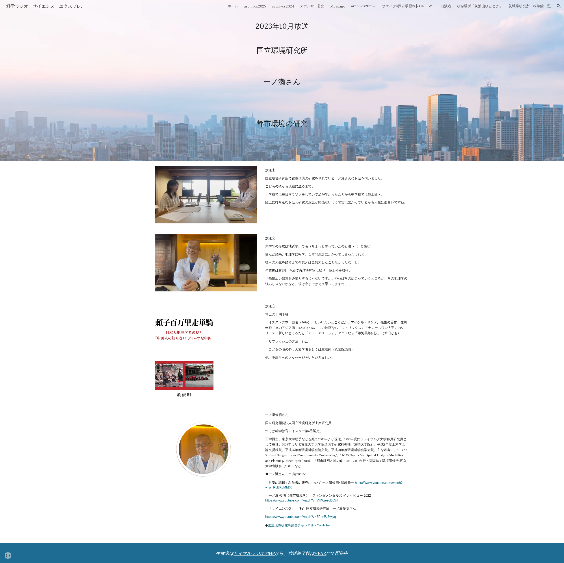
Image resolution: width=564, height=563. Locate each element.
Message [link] (337, 6)
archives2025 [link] (255, 6)
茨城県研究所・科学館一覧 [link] (529, 6)
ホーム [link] (233, 6)
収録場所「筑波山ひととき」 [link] (480, 6)
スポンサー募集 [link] (312, 6)
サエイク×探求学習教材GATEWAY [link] (408, 6)
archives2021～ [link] (363, 6)
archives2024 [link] (283, 6)
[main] (282, 80)
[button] (558, 6)
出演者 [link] (446, 6)
